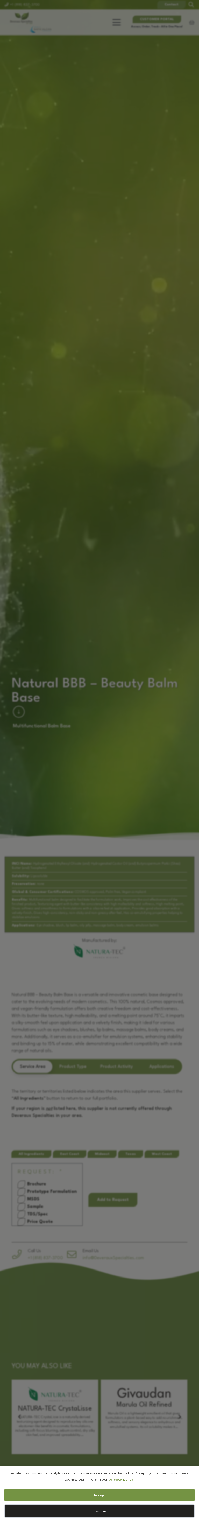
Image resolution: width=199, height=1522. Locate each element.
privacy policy (121, 1479)
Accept (100, 1495)
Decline (99, 1511)
